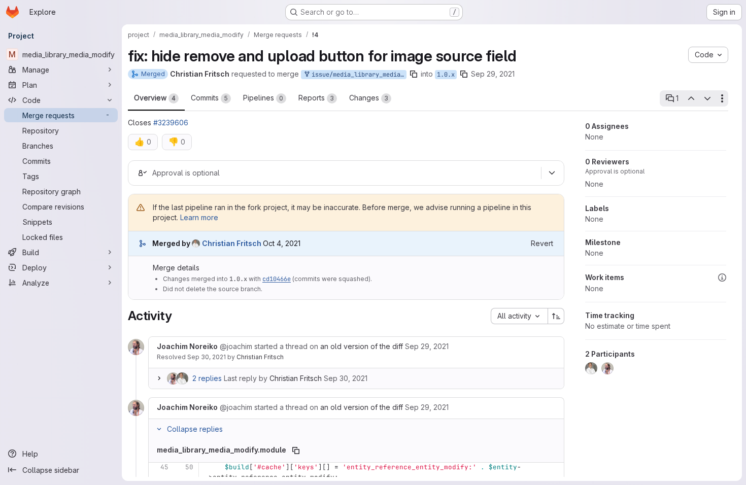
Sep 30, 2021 (206, 357)
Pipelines (263, 97)
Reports (316, 97)
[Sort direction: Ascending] (556, 316)
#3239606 (170, 122)
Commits (209, 97)
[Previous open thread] (691, 98)
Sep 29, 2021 (493, 74)
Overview (155, 97)
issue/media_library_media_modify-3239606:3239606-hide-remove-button (357, 75)
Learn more (199, 217)
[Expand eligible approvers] (552, 173)
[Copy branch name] (414, 74)
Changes (368, 97)
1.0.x (446, 75)
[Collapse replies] (159, 429)
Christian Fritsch (260, 357)
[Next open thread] (707, 98)
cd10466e (276, 279)
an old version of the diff (361, 346)
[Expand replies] (159, 378)
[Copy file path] (296, 450)
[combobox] (519, 316)
